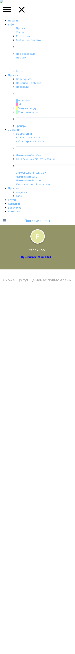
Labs (19, 196)
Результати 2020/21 (28, 137)
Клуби (12, 200)
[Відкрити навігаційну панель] (4, 220)
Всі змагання (24, 133)
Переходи (22, 86)
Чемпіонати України (28, 155)
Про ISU (21, 57)
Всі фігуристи (24, 79)
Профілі (13, 75)
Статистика (23, 36)
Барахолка (14, 207)
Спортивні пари (28, 112)
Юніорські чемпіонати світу (33, 184)
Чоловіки (24, 100)
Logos (19, 71)
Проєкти (13, 188)
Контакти (14, 211)
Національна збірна (28, 83)
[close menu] (22, 11)
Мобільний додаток (28, 40)
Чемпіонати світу (26, 176)
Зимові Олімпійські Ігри (31, 172)
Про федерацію (25, 53)
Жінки (21, 104)
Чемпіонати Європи (28, 180)
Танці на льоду (27, 108)
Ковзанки (14, 203)
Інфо (11, 24)
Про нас (21, 28)
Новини (13, 20)
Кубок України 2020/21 (30, 141)
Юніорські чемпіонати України (35, 159)
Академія (21, 192)
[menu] (7, 11)
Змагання (14, 129)
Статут (20, 32)
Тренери (21, 126)
